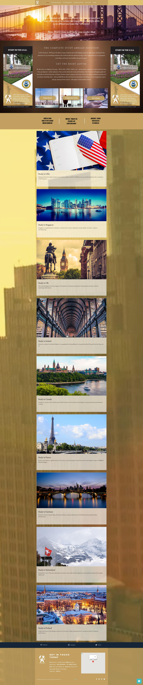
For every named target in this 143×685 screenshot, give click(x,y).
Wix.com (59, 679)
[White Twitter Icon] (96, 645)
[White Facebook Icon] (41, 645)
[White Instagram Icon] (69, 645)
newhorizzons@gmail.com (66, 662)
